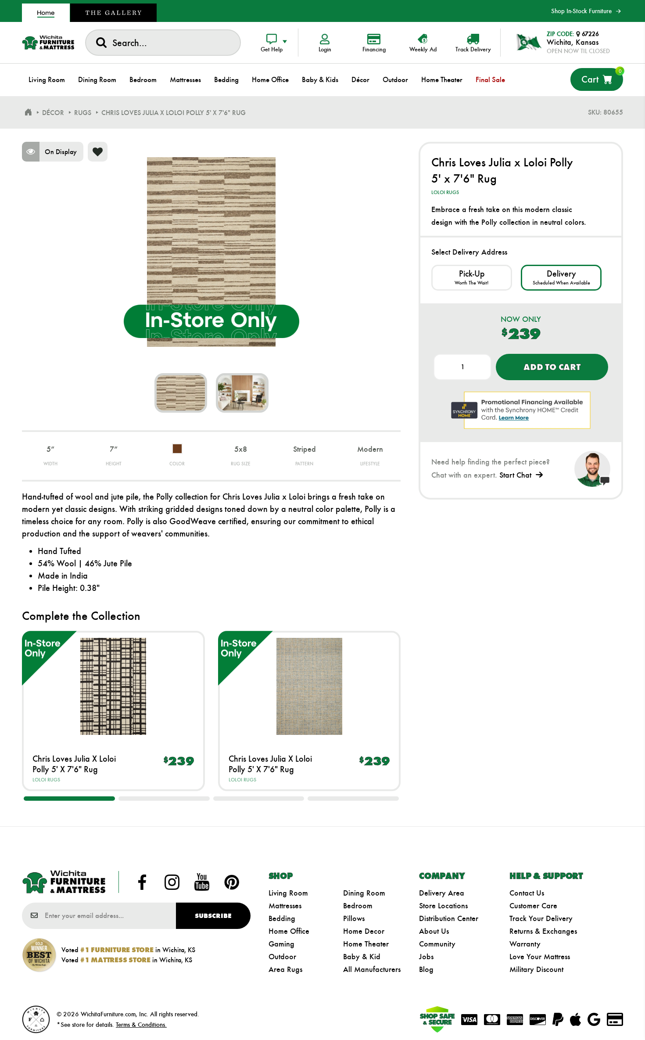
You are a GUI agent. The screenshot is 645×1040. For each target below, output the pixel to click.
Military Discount (536, 969)
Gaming (281, 944)
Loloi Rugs (46, 780)
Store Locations (443, 905)
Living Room (288, 893)
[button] (69, 798)
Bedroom (358, 905)
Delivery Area (441, 893)
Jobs (426, 956)
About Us (434, 931)
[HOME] (28, 112)
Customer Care (533, 905)
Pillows (354, 918)
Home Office (289, 931)
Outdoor (282, 956)
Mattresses (285, 905)
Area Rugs (285, 969)
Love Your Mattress (539, 956)
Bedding (282, 918)
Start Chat (515, 475)
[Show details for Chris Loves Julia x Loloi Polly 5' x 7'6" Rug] (113, 686)
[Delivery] (561, 277)
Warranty (525, 944)
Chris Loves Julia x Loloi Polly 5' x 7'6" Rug (74, 763)
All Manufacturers (372, 969)
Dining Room (364, 893)
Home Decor (363, 931)
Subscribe (213, 916)
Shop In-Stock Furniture (581, 11)
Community (437, 944)
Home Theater (366, 944)
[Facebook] (142, 882)
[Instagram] (172, 882)
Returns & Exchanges (543, 931)
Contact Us (526, 893)
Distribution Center (448, 918)
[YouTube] (202, 882)
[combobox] (163, 42)
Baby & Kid (361, 956)
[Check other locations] (472, 277)
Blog (426, 969)
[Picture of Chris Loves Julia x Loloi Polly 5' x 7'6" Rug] (180, 393)
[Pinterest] (232, 882)
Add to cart (551, 367)
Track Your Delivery (541, 918)
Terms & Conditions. (141, 1025)
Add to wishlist (98, 152)
